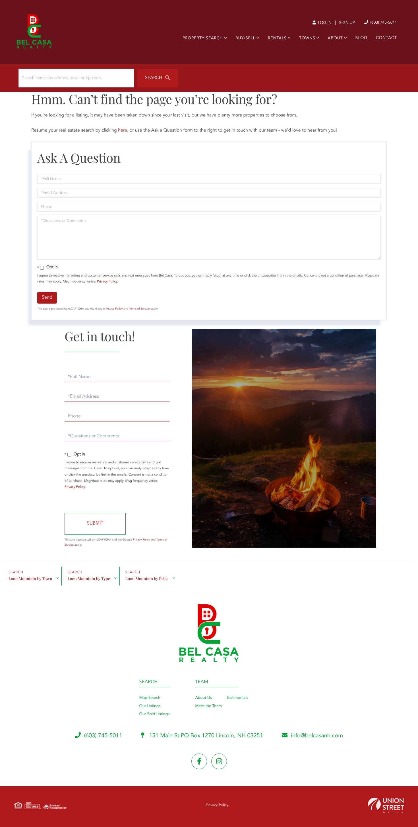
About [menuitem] (335, 38)
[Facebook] (199, 761)
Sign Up (347, 23)
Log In (324, 23)
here (122, 130)
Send (47, 297)
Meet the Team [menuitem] (208, 706)
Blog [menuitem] (361, 38)
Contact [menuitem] (386, 38)
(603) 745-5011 (383, 23)
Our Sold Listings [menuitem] (154, 714)
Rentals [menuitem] (277, 38)
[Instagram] (219, 761)
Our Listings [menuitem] (150, 706)
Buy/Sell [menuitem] (245, 38)
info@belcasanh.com (317, 736)
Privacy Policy (107, 281)
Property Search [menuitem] (203, 38)
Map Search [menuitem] (149, 698)
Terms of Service (139, 309)
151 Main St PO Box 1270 (205, 736)
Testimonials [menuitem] (237, 698)
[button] (157, 78)
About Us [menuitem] (203, 698)
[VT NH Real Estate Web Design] (386, 805)
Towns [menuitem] (307, 38)
